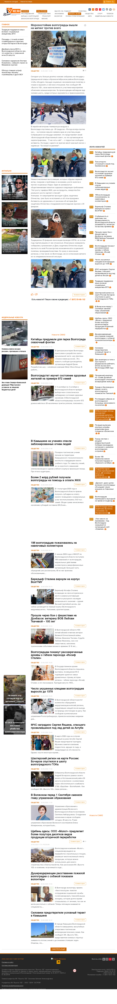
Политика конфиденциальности (12, 985)
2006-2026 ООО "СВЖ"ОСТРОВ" (13, 959)
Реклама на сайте (7, 962)
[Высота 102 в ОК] (93, 9)
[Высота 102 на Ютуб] (96, 9)
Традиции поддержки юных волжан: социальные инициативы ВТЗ (13, 32)
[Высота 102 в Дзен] (100, 9)
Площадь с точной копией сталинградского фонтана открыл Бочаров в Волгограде (14, 41)
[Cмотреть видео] (98, 301)
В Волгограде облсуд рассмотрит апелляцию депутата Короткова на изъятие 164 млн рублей (105, 415)
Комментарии (79, 295)
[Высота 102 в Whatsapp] (110, 9)
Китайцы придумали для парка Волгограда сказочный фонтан (105, 154)
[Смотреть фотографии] (112, 156)
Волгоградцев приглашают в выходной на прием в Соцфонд (105, 499)
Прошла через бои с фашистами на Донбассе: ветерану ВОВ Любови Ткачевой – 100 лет (104, 236)
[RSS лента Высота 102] (113, 959)
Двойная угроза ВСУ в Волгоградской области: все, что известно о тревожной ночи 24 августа (14, 52)
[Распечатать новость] (85, 25)
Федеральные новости (12, 317)
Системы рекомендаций (10, 965)
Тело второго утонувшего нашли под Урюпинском (104, 164)
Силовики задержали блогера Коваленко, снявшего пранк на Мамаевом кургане (14, 63)
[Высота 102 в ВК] (90, 9)
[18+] (114, 9)
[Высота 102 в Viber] (107, 9)
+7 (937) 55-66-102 (77, 299)
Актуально (7, 171)
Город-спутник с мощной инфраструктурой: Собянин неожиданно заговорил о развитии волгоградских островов (104, 445)
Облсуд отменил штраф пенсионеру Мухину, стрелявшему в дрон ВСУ (12, 72)
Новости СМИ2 (58, 335)
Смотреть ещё (58, 949)
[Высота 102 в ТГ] (103, 9)
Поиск (108, 2)
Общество (35, 71)
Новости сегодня (11, 2)
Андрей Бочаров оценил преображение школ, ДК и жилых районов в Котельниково (105, 473)
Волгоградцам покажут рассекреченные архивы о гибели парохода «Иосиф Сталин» (105, 250)
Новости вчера (26, 2)
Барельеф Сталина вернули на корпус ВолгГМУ (103, 209)
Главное (5, 24)
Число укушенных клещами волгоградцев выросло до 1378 (104, 262)
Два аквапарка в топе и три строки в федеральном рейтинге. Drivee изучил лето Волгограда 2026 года (105, 364)
